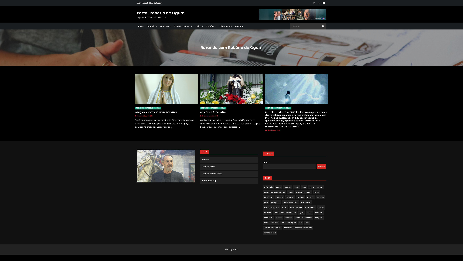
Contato (239, 26)
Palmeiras (268, 217)
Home (140, 26)
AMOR (278, 187)
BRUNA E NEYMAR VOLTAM (274, 192)
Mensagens (310, 207)
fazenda (300, 197)
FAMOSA (279, 197)
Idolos (198, 26)
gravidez (320, 197)
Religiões (210, 26)
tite (307, 222)
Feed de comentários (212, 173)
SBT (300, 222)
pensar (279, 217)
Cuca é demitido (303, 192)
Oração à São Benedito (213, 112)
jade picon (275, 202)
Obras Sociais (226, 26)
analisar (288, 187)
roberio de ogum (289, 222)
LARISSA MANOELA (271, 207)
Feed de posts (208, 166)
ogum (301, 212)
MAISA (284, 207)
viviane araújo (270, 233)
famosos (289, 197)
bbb (304, 187)
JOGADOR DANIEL (290, 202)
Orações (319, 212)
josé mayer (305, 202)
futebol (310, 197)
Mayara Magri (296, 207)
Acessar (205, 159)
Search (266, 162)
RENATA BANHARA (271, 222)
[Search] (323, 26)
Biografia (151, 26)
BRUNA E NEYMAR (316, 187)
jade (266, 202)
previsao (288, 217)
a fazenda (268, 187)
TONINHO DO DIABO (272, 228)
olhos (309, 212)
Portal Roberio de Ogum (160, 13)
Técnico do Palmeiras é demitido (298, 228)
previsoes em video (304, 217)
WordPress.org (209, 180)
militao (321, 207)
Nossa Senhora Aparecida (285, 212)
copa (291, 192)
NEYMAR (267, 212)
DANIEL (316, 192)
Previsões (164, 26)
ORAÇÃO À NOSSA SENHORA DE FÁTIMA (156, 112)
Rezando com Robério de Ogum (148, 108)
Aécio (296, 187)
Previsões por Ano (182, 26)
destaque (268, 197)
